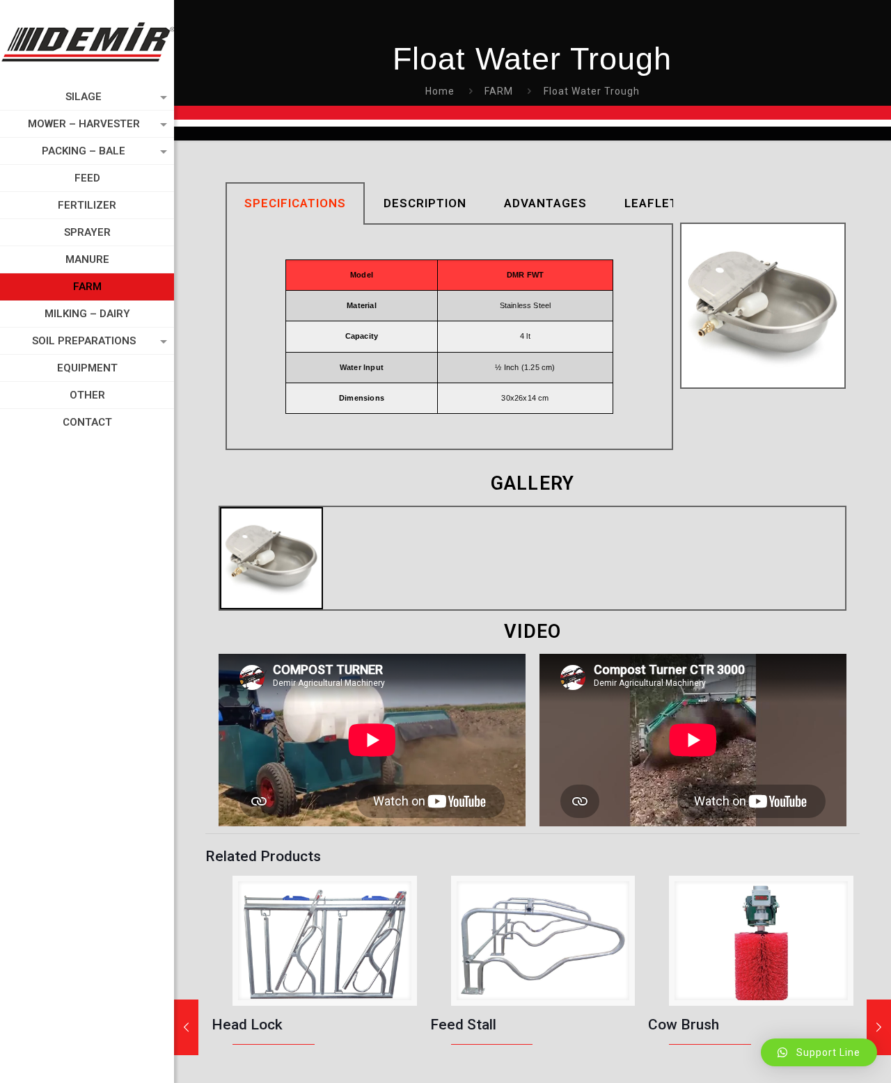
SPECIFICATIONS (295, 203)
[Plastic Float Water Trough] (186, 1027)
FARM (498, 91)
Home (440, 91)
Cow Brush (683, 1024)
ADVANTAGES (545, 203)
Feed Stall (463, 1024)
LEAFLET (651, 203)
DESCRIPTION (425, 203)
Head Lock (247, 1024)
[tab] (295, 203)
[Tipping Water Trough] (879, 1027)
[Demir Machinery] (87, 41)
